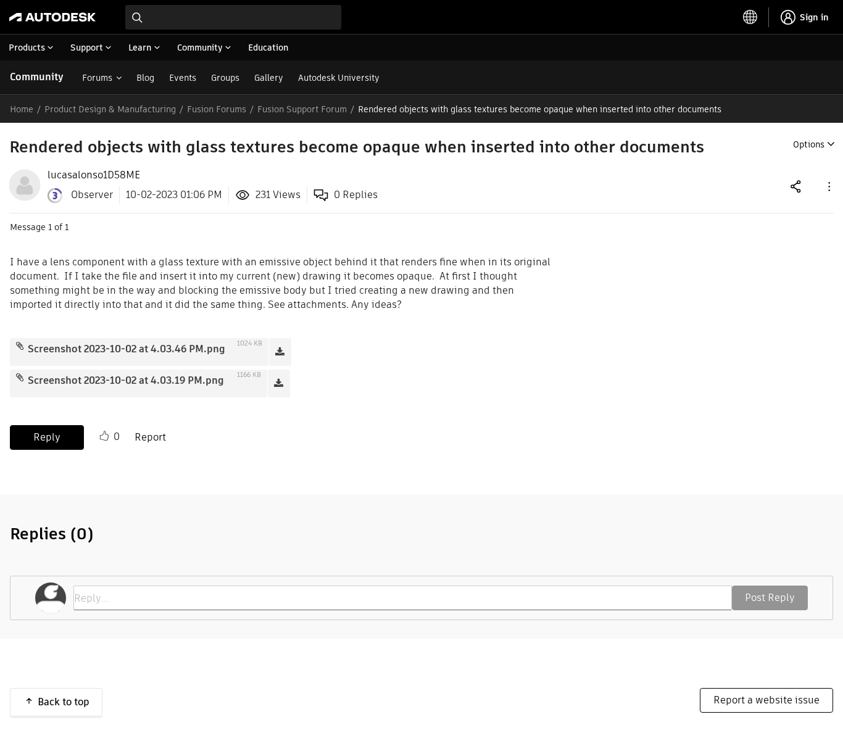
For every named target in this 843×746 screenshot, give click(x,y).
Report (150, 437)
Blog (145, 78)
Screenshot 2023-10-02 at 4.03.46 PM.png (126, 349)
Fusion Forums (216, 109)
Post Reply (770, 598)
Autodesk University (339, 78)
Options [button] (808, 144)
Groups (225, 78)
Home (21, 109)
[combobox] (233, 17)
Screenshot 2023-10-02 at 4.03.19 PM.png (126, 380)
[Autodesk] (52, 17)
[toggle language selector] (750, 17)
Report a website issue (766, 700)
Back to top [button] (63, 702)
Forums (97, 78)
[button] (828, 186)
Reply (46, 437)
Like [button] (104, 436)
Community (37, 77)
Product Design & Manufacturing (110, 109)
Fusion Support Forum (302, 109)
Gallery (268, 78)
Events (182, 78)
